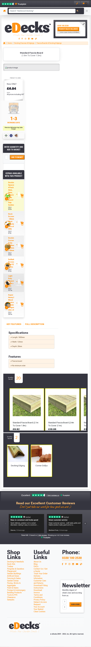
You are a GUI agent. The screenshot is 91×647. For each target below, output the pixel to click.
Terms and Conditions (38, 596)
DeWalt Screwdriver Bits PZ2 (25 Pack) (13, 263)
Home (10, 43)
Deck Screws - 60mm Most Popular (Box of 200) (11, 221)
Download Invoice (38, 591)
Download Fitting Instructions (41, 586)
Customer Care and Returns (40, 582)
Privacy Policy (39, 600)
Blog (35, 564)
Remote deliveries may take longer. (14, 128)
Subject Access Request (40, 603)
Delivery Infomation (38, 577)
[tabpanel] (70, 29)
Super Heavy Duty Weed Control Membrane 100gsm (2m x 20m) (12, 302)
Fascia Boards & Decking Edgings (49, 43)
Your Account (39, 607)
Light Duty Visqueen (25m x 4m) (12, 281)
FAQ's (36, 566)
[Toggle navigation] (87, 11)
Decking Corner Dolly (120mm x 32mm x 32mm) (11, 244)
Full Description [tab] (34, 324)
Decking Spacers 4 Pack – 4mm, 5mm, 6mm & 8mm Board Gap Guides (11, 194)
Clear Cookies (39, 611)
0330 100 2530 (62, 26)
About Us (37, 562)
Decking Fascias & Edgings (24, 43)
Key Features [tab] (14, 324)
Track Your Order (41, 573)
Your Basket (38, 609)
